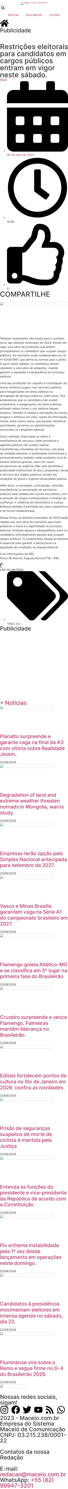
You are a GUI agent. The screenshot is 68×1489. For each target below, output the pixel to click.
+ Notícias (13, 702)
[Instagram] (4, 1409)
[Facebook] (15, 1409)
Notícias (13, 15)
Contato (54, 15)
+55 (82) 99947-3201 (27, 1482)
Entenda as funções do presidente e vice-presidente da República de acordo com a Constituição (33, 1196)
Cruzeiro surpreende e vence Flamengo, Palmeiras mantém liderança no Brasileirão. (33, 1026)
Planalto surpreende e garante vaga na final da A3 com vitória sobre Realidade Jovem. (32, 745)
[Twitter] (27, 1409)
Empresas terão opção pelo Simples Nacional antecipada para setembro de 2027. (33, 859)
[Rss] (49, 1409)
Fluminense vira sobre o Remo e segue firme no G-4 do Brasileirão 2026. (31, 1368)
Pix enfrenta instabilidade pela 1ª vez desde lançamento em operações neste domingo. (31, 1254)
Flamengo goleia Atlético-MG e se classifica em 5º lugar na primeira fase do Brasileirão (33, 970)
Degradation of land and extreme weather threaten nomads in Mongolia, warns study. (32, 804)
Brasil (3, 80)
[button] (3, 8)
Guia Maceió (34, 15)
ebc (18, 623)
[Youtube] (38, 1409)
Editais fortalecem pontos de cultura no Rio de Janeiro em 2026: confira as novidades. (33, 1081)
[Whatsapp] (61, 1409)
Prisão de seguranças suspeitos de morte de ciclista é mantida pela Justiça (26, 1137)
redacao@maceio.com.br (33, 1474)
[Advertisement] (34, 37)
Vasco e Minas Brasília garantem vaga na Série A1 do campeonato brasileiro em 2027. (34, 915)
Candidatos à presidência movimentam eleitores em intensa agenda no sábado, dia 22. (31, 1313)
